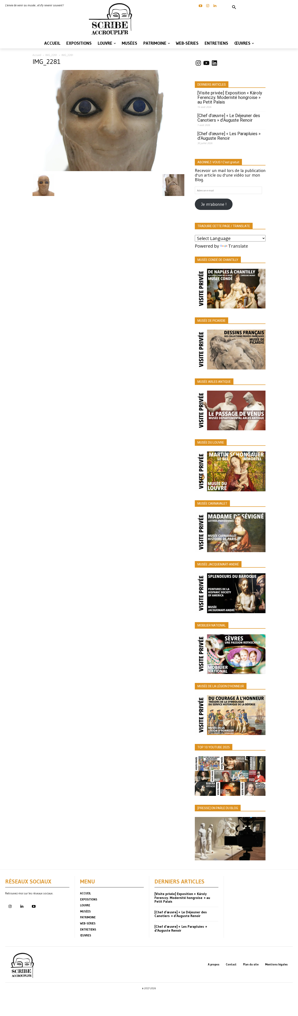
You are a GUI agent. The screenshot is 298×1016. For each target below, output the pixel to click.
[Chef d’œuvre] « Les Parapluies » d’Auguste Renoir (228, 136)
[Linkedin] (214, 5)
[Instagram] (207, 5)
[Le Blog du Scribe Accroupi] (112, 19)
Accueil (37, 55)
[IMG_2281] (108, 169)
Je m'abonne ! (213, 204)
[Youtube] (33, 906)
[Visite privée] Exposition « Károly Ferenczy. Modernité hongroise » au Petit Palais (229, 97)
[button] (234, 7)
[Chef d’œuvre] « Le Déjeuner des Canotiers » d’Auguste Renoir (228, 118)
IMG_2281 (51, 55)
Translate (238, 246)
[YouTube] (200, 5)
